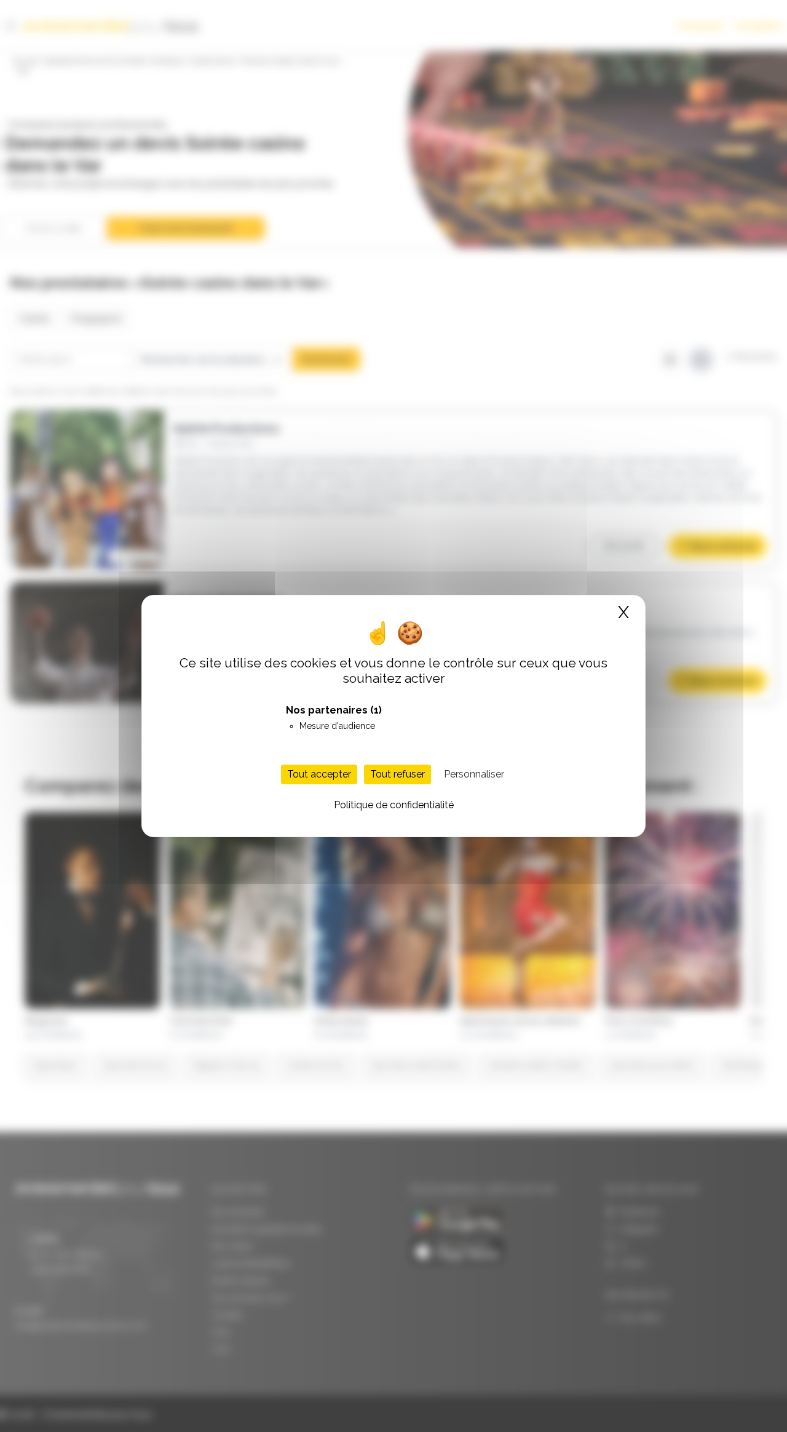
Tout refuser (397, 774)
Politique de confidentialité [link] (394, 805)
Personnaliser (474, 774)
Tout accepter (319, 774)
